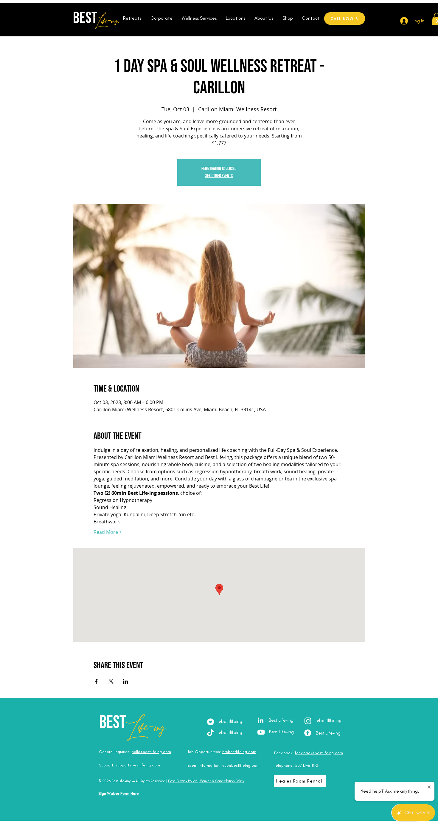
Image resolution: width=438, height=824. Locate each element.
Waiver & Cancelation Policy (222, 781)
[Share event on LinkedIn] (125, 681)
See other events (219, 176)
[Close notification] (429, 787)
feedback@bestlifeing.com (319, 752)
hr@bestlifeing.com (239, 751)
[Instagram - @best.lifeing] (307, 720)
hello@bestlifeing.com (151, 751)
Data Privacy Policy (182, 781)
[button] (132, 18)
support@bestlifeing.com (138, 765)
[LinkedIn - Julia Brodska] (261, 720)
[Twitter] (210, 721)
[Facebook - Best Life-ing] (307, 732)
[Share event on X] (111, 681)
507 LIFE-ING (307, 765)
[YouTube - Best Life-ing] (261, 732)
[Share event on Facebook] (96, 681)
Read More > (108, 532)
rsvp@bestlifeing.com (241, 765)
